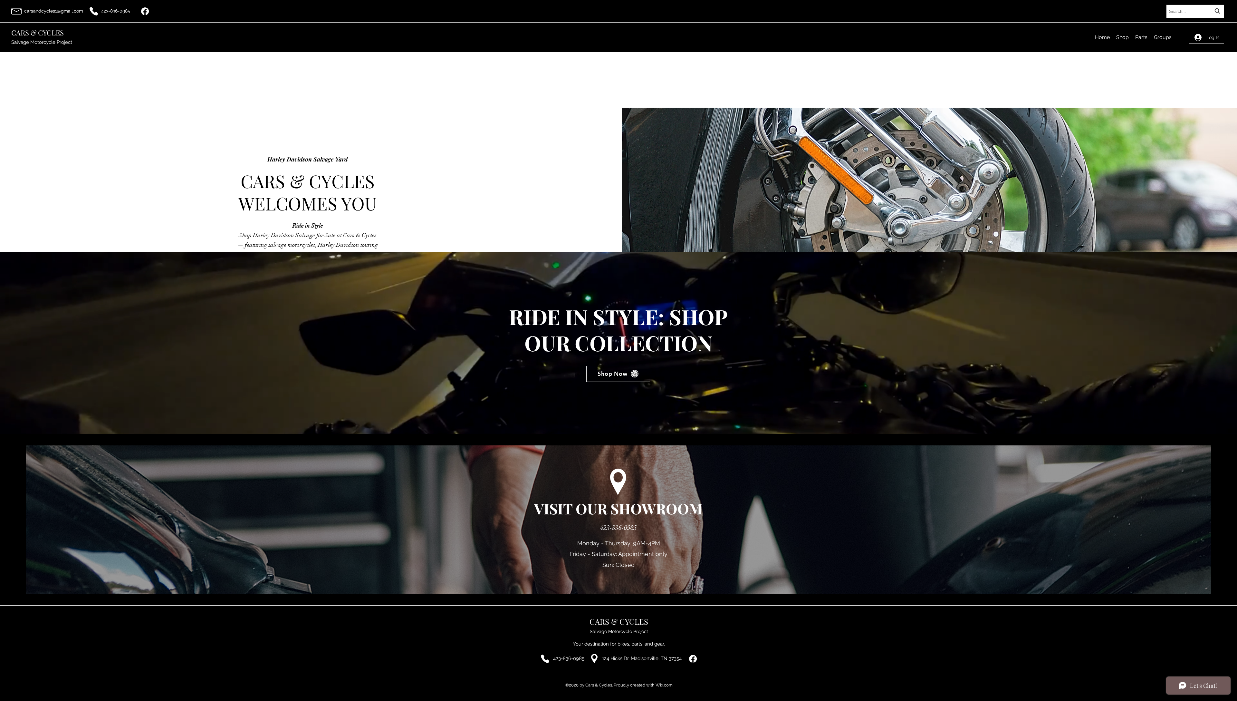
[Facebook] (145, 11)
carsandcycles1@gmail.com (53, 11)
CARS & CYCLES (37, 32)
